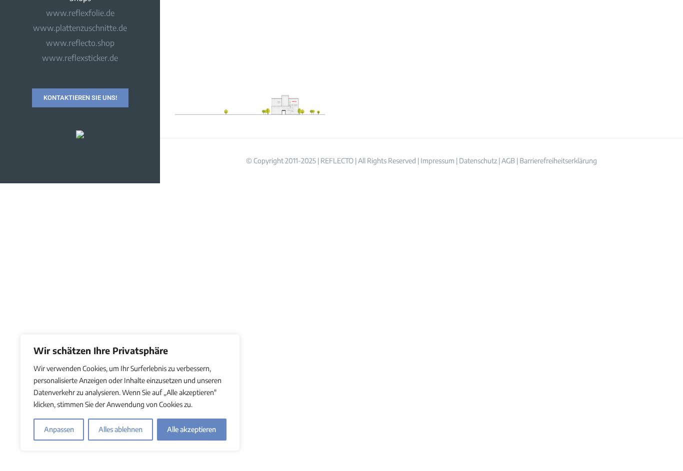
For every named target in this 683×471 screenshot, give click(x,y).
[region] (130, 392)
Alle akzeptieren (191, 429)
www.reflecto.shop (80, 43)
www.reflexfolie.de (80, 13)
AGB (508, 160)
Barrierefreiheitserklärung (558, 160)
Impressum (437, 160)
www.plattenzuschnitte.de (80, 28)
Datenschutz (478, 160)
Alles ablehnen (120, 429)
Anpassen (59, 429)
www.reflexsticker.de (80, 58)
